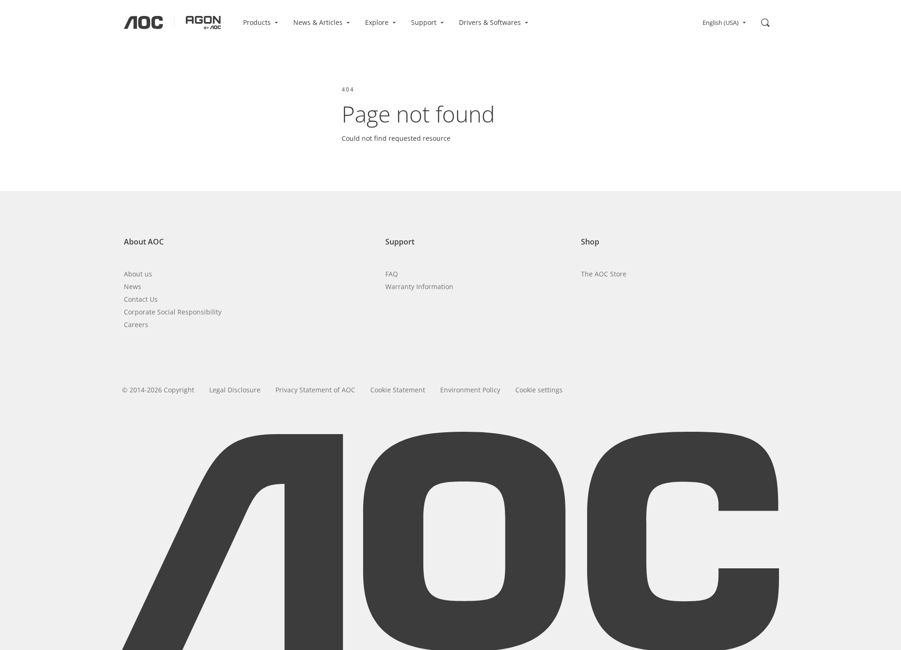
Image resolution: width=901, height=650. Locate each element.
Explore (377, 22)
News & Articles (318, 22)
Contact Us (141, 299)
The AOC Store (603, 273)
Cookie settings (539, 389)
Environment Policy (470, 389)
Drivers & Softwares (490, 22)
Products (257, 22)
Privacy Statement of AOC (315, 389)
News (132, 286)
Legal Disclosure (234, 389)
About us (138, 273)
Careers (136, 324)
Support (423, 22)
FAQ (391, 273)
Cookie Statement (397, 389)
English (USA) (720, 22)
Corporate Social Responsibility (172, 311)
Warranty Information (419, 286)
